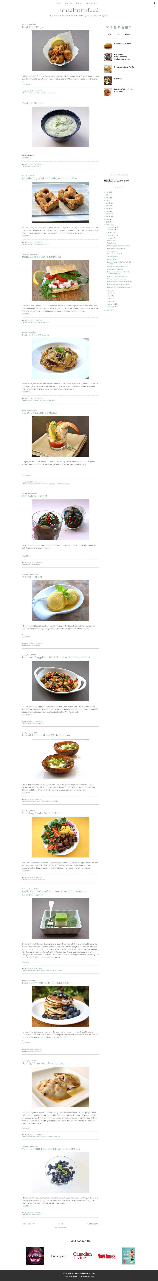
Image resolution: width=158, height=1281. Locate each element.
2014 (107, 211)
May (109, 296)
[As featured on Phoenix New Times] (106, 1256)
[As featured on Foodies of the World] (128, 1256)
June (109, 293)
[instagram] (115, 28)
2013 (107, 214)
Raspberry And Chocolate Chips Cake (49, 178)
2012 (107, 217)
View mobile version (60, 1228)
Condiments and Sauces (33, 166)
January (110, 307)
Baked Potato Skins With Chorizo (46, 735)
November (111, 230)
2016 (107, 206)
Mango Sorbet (32, 576)
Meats (28, 879)
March (110, 301)
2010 (107, 222)
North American (45, 93)
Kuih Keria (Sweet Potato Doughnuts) (123, 90)
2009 (108, 225)
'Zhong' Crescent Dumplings (43, 1063)
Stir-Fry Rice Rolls (35, 334)
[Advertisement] (119, 135)
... (35, 155)
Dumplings (118, 79)
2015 (107, 208)
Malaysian (49, 970)
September (111, 235)
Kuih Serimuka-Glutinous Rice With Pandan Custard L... (118, 272)
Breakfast (40, 244)
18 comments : (38, 968)
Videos (79, 3)
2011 (107, 219)
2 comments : (38, 164)
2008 (108, 310)
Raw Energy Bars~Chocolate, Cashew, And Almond (122, 56)
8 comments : (38, 799)
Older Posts (92, 1224)
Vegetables (46, 322)
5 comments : (38, 242)
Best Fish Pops (32, 27)
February (111, 304)
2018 (107, 200)
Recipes (69, 3)
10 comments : (38, 643)
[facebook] (111, 28)
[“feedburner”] (130, 28)
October (110, 233)
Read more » (26, 962)
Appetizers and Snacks (33, 93)
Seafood (53, 93)
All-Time (127, 34)
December (111, 227)
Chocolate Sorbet (35, 495)
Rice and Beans (43, 400)
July (109, 290)
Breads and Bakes (31, 244)
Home (58, 3)
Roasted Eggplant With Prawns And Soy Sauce (56, 657)
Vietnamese (41, 879)
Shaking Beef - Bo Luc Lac (41, 813)
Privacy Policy (68, 1273)
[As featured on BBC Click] (35, 1256)
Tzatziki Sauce (32, 103)
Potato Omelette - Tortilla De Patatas (118, 284)
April (109, 299)
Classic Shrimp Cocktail (39, 412)
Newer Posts (29, 1224)
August (110, 238)
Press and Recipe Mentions (85, 1273)
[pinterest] (119, 28)
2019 (107, 198)
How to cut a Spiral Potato (124, 67)
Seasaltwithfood (79, 10)
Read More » (27, 84)
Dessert (46, 244)
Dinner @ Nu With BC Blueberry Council (119, 287)
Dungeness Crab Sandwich (41, 256)
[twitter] (107, 28)
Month (110, 34)
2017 (107, 203)
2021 (107, 192)
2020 (108, 195)
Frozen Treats (36, 564)
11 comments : (38, 91)
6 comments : (38, 482)
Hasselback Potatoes (122, 44)
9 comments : (38, 320)
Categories (91, 3)
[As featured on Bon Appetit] (58, 1256)
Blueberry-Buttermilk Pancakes (46, 982)
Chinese (35, 400)
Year (118, 34)
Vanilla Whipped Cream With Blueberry (51, 1148)
